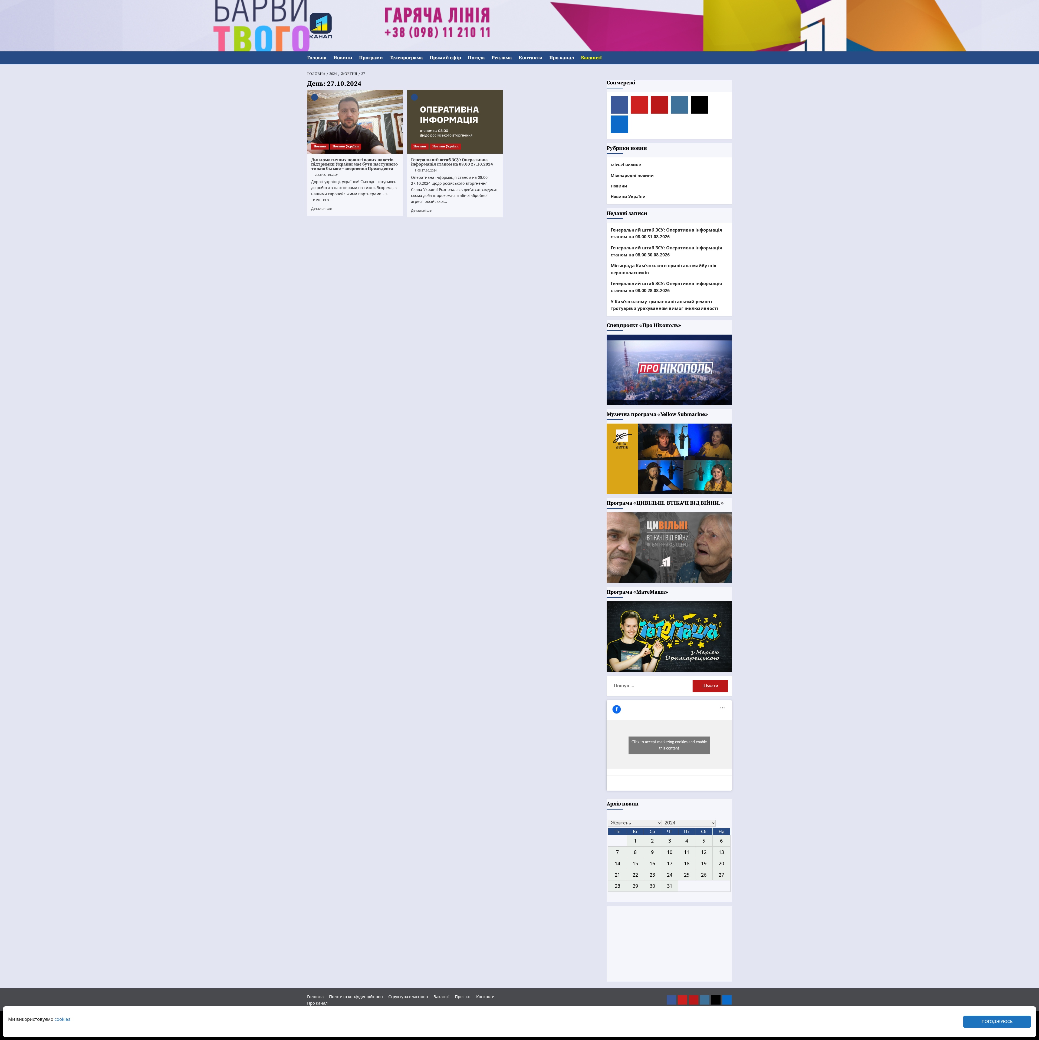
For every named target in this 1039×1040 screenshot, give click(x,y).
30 (652, 886)
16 (652, 863)
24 (669, 874)
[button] (728, 58)
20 (721, 863)
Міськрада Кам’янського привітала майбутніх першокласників (663, 269)
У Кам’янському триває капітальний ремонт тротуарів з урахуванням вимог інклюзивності (664, 305)
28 (617, 886)
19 (703, 863)
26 (703, 874)
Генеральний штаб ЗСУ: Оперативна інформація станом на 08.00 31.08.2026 (666, 233)
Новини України (346, 146)
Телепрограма (406, 58)
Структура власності (408, 996)
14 (617, 863)
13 (721, 852)
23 (652, 874)
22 (635, 874)
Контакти (530, 58)
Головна (317, 58)
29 (635, 886)
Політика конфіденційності (356, 996)
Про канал (561, 58)
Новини (342, 58)
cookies (62, 1019)
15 (635, 863)
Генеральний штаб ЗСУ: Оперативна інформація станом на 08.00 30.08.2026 (666, 251)
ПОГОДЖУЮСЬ (997, 1022)
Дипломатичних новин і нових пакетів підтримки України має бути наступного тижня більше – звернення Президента (354, 164)
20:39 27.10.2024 (326, 175)
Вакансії (591, 58)
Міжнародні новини (632, 175)
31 (669, 886)
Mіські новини (626, 164)
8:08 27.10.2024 (426, 171)
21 (617, 874)
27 (721, 874)
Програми (371, 58)
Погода (476, 58)
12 (703, 852)
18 (686, 863)
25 (686, 874)
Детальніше (321, 208)
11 (686, 852)
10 (669, 852)
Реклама (502, 58)
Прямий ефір (445, 58)
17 (669, 863)
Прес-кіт (463, 996)
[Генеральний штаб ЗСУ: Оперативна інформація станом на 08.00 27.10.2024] (455, 122)
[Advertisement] (669, 944)
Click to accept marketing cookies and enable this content (669, 745)
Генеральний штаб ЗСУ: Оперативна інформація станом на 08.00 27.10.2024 (452, 162)
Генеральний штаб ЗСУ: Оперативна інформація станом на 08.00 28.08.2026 (666, 286)
